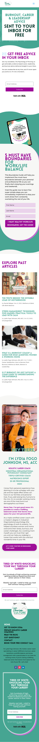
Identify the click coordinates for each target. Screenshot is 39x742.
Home (7, 625)
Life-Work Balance (8, 305)
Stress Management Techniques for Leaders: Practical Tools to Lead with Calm (19, 313)
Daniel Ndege (8, 303)
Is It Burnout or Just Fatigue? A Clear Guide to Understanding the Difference (19, 375)
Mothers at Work (28, 303)
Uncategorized (7, 320)
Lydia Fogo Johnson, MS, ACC (13, 318)
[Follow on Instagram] (19, 667)
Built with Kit (20, 95)
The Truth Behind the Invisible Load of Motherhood (18, 299)
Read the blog (11, 635)
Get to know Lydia (13, 628)
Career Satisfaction (8, 362)
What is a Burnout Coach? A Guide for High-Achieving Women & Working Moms (19, 355)
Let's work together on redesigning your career (18, 547)
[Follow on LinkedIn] (23, 667)
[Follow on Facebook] (15, 667)
